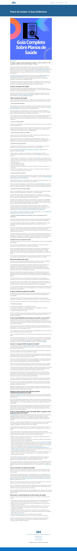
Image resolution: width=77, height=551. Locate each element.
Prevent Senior (46, 478)
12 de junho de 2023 (20, 394)
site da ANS (27, 341)
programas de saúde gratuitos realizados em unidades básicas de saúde (30, 448)
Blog (66, 2)
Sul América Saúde (38, 478)
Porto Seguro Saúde (28, 478)
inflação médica (22, 458)
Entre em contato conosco (17, 514)
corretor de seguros (40, 184)
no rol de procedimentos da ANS (24, 95)
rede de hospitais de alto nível (41, 69)
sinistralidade (14, 414)
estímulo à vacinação (46, 442)
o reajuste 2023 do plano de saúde (30, 345)
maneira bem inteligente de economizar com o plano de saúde (30, 212)
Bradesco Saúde (14, 479)
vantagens (39, 154)
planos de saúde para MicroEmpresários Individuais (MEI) (28, 149)
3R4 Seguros (52, 2)
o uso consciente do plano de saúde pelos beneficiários (31, 209)
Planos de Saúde (59, 2)
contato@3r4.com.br (38, 536)
